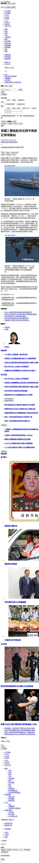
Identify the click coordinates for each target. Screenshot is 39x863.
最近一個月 (16, 108)
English (7, 756)
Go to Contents (5, 1)
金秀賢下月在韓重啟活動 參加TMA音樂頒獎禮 (20, 358)
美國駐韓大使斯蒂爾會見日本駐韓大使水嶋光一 (20, 370)
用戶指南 (11, 814)
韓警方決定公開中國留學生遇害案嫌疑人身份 (19, 724)
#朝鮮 (6, 329)
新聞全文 (21, 100)
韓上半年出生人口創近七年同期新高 (17, 366)
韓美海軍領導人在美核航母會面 (15, 316)
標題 (14, 100)
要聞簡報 (8, 47)
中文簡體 (4, 748)
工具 (6, 802)
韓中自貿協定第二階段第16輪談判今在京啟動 (20, 405)
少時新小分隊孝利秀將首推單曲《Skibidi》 (19, 435)
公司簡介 (8, 80)
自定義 (34, 108)
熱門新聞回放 (12, 790)
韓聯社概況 (8, 810)
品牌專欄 (8, 794)
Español (7, 762)
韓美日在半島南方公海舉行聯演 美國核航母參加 (21, 314)
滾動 (6, 29)
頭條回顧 (8, 55)
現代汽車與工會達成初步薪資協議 (16, 391)
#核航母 (7, 327)
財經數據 (8, 45)
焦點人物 (8, 43)
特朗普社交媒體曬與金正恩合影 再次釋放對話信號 (21, 382)
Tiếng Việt (8, 765)
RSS (6, 74)
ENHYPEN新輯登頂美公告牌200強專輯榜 (19, 443)
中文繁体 (8, 752)
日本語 (7, 758)
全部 (8, 100)
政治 (6, 31)
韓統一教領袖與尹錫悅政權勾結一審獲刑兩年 (20, 732)
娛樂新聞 (8, 59)
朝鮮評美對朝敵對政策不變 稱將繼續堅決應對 (20, 730)
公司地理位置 (12, 816)
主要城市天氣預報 (11, 76)
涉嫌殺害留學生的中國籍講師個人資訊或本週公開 (21, 413)
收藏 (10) (7, 62)
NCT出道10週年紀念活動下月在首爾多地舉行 (20, 447)
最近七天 (26, 108)
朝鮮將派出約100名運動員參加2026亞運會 (19, 395)
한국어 (7, 754)
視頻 (6, 51)
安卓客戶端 (8, 823)
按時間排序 (10, 104)
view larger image (10, 165)
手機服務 (8, 78)
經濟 (6, 33)
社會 (6, 35)
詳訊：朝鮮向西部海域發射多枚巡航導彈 (18, 312)
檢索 (3, 92)
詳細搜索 (4, 94)
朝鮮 (6, 39)
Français (7, 763)
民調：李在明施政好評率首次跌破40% (17, 421)
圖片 (6, 49)
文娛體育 (8, 37)
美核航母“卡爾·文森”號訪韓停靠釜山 (17, 320)
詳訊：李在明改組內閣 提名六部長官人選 (18, 417)
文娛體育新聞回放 (14, 792)
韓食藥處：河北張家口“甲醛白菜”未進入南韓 (20, 728)
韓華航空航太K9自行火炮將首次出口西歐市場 (20, 409)
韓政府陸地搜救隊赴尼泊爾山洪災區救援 (17, 686)
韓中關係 (8, 41)
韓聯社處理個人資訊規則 (13, 82)
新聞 (6, 768)
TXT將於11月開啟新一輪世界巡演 (16, 354)
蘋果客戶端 (8, 825)
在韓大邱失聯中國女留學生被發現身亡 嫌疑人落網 (21, 362)
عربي (6, 760)
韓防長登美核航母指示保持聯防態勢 (17, 318)
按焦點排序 (21, 104)
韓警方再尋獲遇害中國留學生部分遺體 (17, 439)
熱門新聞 (8, 57)
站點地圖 (8, 829)
